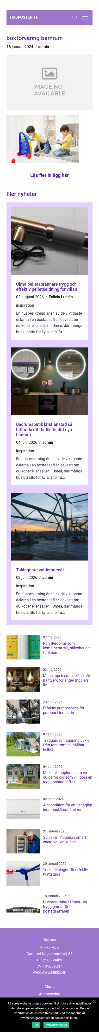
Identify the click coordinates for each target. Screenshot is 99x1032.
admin (43, 46)
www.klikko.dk (54, 972)
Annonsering (49, 994)
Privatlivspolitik (56, 1025)
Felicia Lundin (61, 297)
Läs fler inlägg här (49, 175)
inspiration (25, 305)
